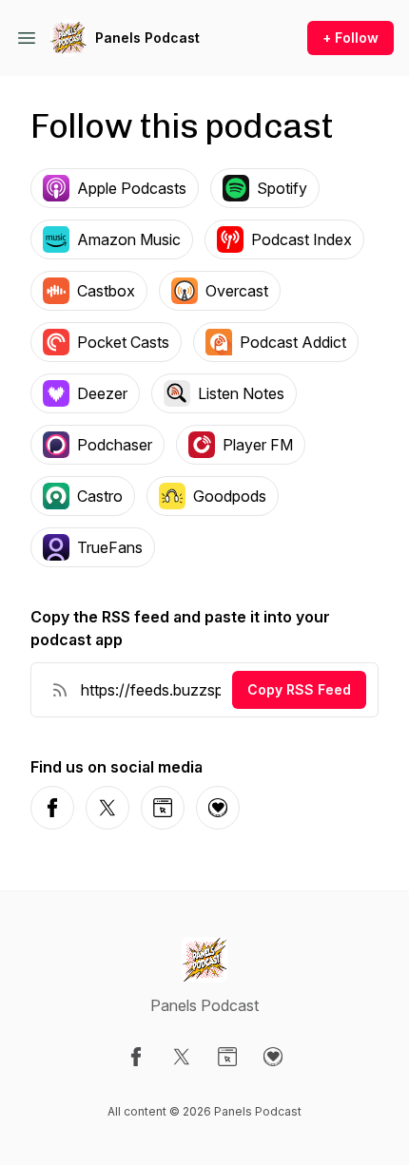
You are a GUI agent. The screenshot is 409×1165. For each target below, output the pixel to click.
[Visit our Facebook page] (136, 1056)
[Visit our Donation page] (272, 1056)
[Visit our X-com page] (181, 1056)
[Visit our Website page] (227, 1056)
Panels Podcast (147, 37)
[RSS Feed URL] (59, 689)
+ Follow (350, 37)
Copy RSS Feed (299, 689)
